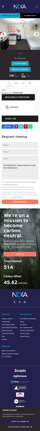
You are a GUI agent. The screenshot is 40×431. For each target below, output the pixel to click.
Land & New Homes (8, 325)
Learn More (20, 254)
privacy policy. (17, 197)
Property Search (7, 319)
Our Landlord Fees (26, 328)
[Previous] (3, 34)
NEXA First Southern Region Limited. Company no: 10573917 (10, 354)
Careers (4, 339)
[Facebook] (14, 302)
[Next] (36, 34)
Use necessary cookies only (19, 427)
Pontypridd (21, 58)
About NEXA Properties (9, 328)
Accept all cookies (18, 421)
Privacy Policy (25, 333)
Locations (23, 325)
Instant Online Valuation (10, 16)
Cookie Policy (24, 336)
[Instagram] (19, 302)
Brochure (14, 107)
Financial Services (8, 333)
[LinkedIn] (24, 302)
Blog (3, 336)
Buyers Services (7, 331)
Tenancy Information (27, 331)
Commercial (6, 322)
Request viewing (20, 69)
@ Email (7, 126)
